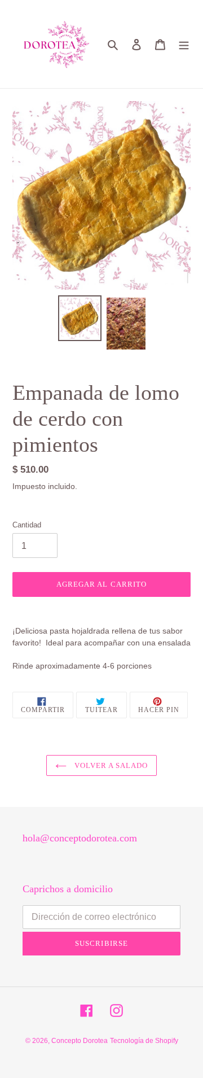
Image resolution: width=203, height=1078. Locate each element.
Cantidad (26, 525)
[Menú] (184, 44)
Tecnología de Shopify (144, 1041)
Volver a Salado (110, 765)
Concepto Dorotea (79, 1041)
